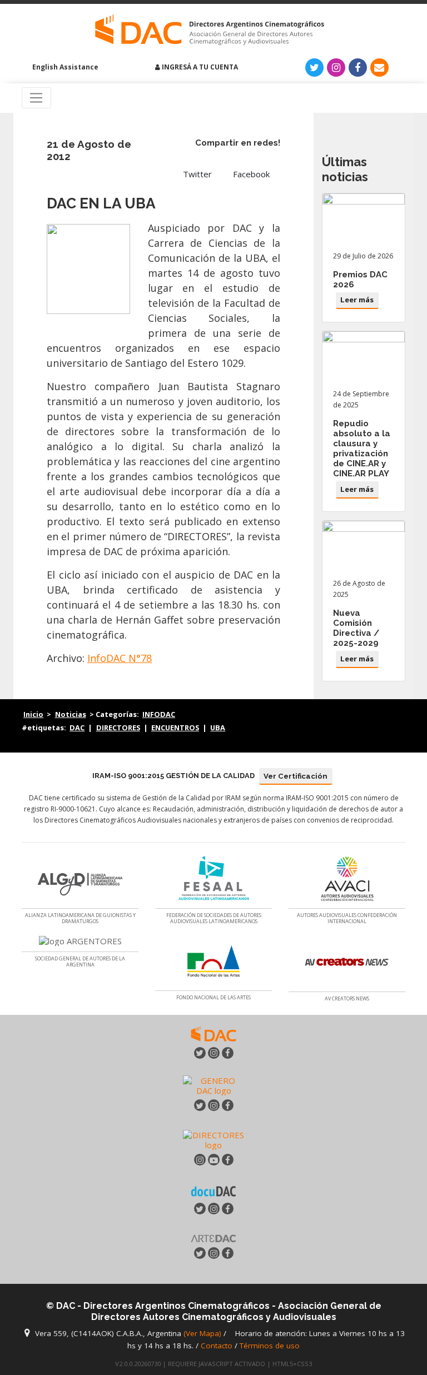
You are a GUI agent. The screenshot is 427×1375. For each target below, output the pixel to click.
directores (118, 728)
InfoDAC (158, 714)
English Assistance (64, 67)
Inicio (33, 714)
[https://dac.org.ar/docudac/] (213, 1190)
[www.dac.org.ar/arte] (213, 1237)
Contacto (216, 1346)
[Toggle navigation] (36, 97)
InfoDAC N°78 (119, 658)
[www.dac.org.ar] (213, 1033)
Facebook (251, 174)
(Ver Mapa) (203, 1333)
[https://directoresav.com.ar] (213, 1139)
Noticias (70, 714)
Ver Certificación (295, 776)
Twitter (197, 174)
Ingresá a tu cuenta (199, 67)
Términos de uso (270, 1346)
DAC (77, 728)
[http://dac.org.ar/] (209, 30)
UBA (217, 728)
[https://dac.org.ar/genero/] (213, 1085)
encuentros (175, 728)
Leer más (357, 300)
